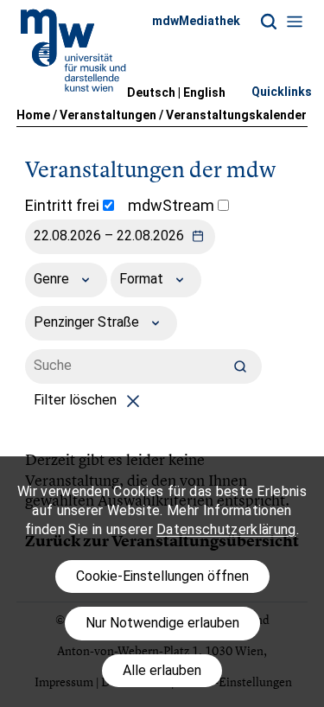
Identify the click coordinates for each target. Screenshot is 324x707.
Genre (53, 279)
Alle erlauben (162, 670)
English (204, 92)
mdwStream (173, 205)
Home (33, 115)
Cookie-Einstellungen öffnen (162, 576)
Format (143, 279)
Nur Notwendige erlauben (162, 623)
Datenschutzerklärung (225, 529)
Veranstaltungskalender (236, 115)
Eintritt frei (64, 205)
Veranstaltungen (108, 115)
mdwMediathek (196, 21)
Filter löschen (77, 400)
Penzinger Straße (88, 322)
